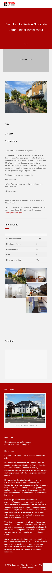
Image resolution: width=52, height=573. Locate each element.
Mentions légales (22, 445)
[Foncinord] (10, 4)
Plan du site (9, 445)
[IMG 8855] (15, 276)
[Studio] (36, 275)
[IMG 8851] (36, 305)
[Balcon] (36, 289)
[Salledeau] (15, 291)
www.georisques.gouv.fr (15, 212)
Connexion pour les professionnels (17, 442)
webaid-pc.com (28, 568)
